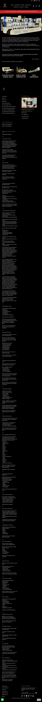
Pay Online (4, 689)
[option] (21, 11)
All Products (17, 4)
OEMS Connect (5, 694)
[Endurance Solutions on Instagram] (22, 696)
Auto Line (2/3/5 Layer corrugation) (9, 106)
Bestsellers (4, 101)
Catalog (22, 4)
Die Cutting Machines (6, 103)
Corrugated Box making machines (8, 108)
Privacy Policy (4, 691)
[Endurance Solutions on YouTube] (26, 696)
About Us (22, 6)
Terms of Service (5, 687)
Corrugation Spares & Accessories (8, 111)
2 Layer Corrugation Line (7, 104)
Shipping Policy (5, 692)
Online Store (28, 4)
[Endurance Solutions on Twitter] (28, 696)
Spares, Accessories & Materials (8, 113)
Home (12, 4)
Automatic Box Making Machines (8, 109)
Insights (26, 6)
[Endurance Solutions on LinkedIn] (33, 696)
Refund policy (4, 686)
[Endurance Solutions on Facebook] (24, 696)
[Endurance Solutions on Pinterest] (31, 696)
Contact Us (16, 6)
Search (3, 696)
